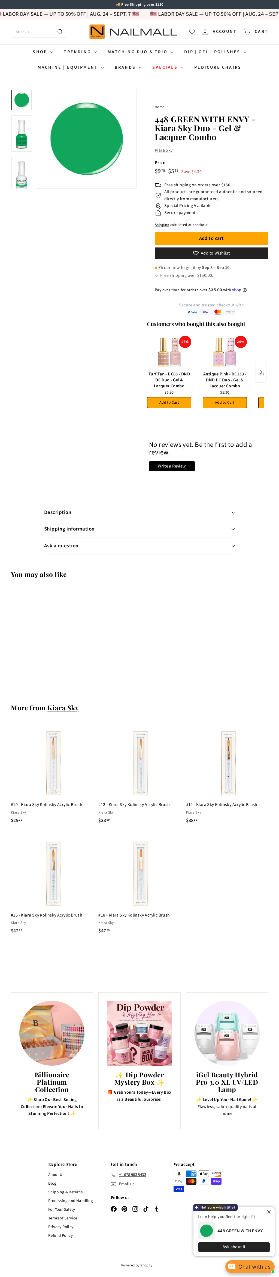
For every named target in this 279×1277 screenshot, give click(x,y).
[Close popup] (266, 1212)
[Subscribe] (118, 661)
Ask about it (230, 1247)
